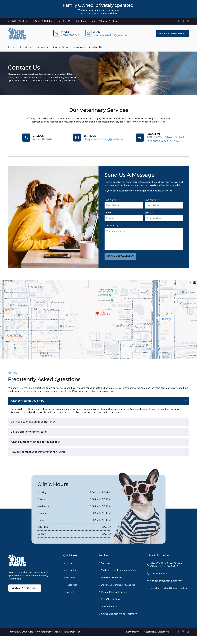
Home (11, 47)
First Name (110, 200)
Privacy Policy (131, 631)
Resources (79, 47)
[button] (98, 401)
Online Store (61, 47)
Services (40, 47)
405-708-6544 (158, 573)
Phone (108, 212)
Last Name (150, 200)
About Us (25, 47)
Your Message (112, 225)
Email (148, 212)
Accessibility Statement (156, 631)
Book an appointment (172, 33)
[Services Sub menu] (48, 47)
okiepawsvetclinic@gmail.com (164, 580)
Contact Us (95, 47)
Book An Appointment (120, 256)
